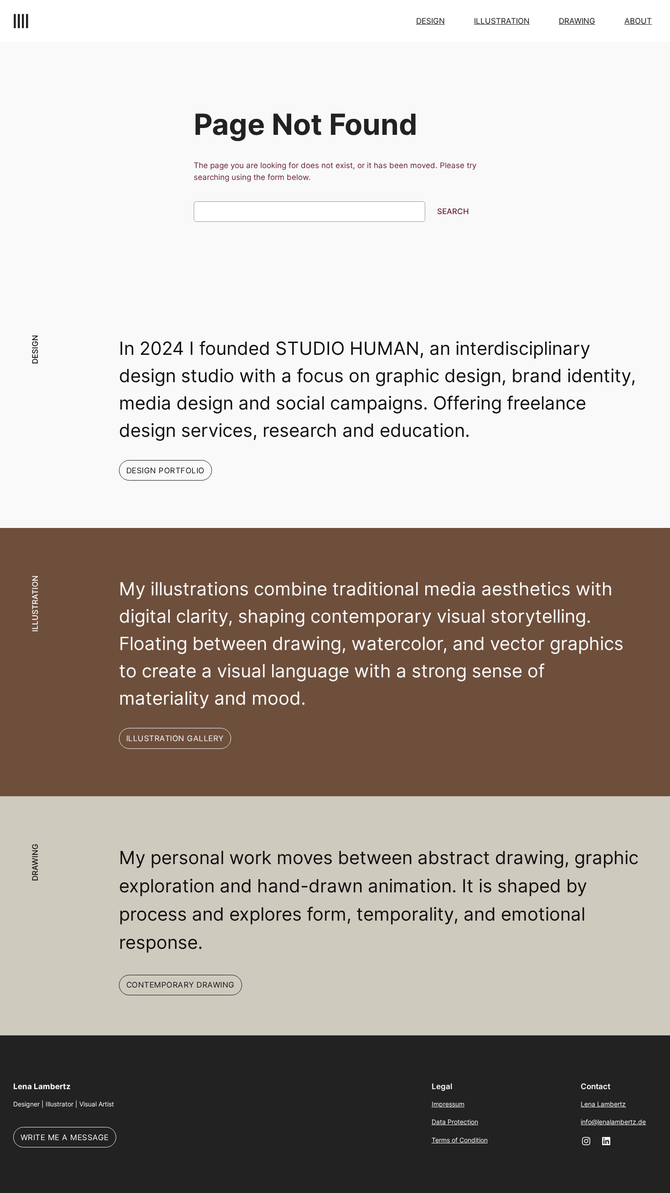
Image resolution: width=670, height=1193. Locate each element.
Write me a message (65, 1137)
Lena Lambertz (42, 1086)
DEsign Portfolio (165, 470)
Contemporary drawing (180, 984)
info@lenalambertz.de (613, 1122)
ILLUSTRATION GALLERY (175, 738)
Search (453, 211)
